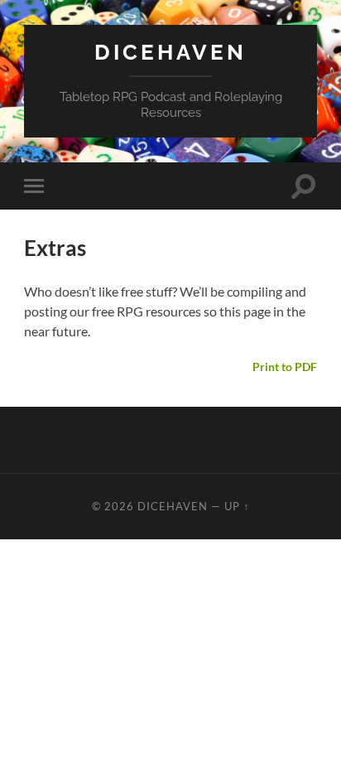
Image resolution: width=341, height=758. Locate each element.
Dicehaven (170, 52)
